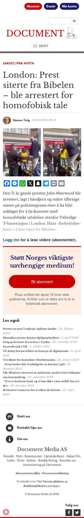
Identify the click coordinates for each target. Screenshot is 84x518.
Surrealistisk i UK (15, 346)
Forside (9, 456)
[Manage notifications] (6, 512)
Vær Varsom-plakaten (50, 481)
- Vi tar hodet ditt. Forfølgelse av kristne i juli (34, 364)
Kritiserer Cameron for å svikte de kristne (32, 390)
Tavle (21, 460)
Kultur (31, 460)
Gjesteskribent (54, 456)
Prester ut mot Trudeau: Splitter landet (30, 329)
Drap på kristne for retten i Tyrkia (26, 342)
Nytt (19, 456)
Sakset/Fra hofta (18, 63)
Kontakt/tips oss (29, 428)
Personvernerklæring (55, 473)
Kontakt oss (68, 460)
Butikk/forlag (47, 460)
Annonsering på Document (42, 465)
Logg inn (11, 239)
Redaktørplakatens (35, 485)
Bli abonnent (42, 281)
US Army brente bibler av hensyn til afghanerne (36, 351)
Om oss (22, 439)
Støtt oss (23, 416)
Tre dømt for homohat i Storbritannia (29, 360)
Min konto (69, 6)
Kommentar (33, 456)
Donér (50, 6)
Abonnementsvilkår (28, 473)
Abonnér (33, 6)
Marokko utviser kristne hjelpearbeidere (31, 337)
